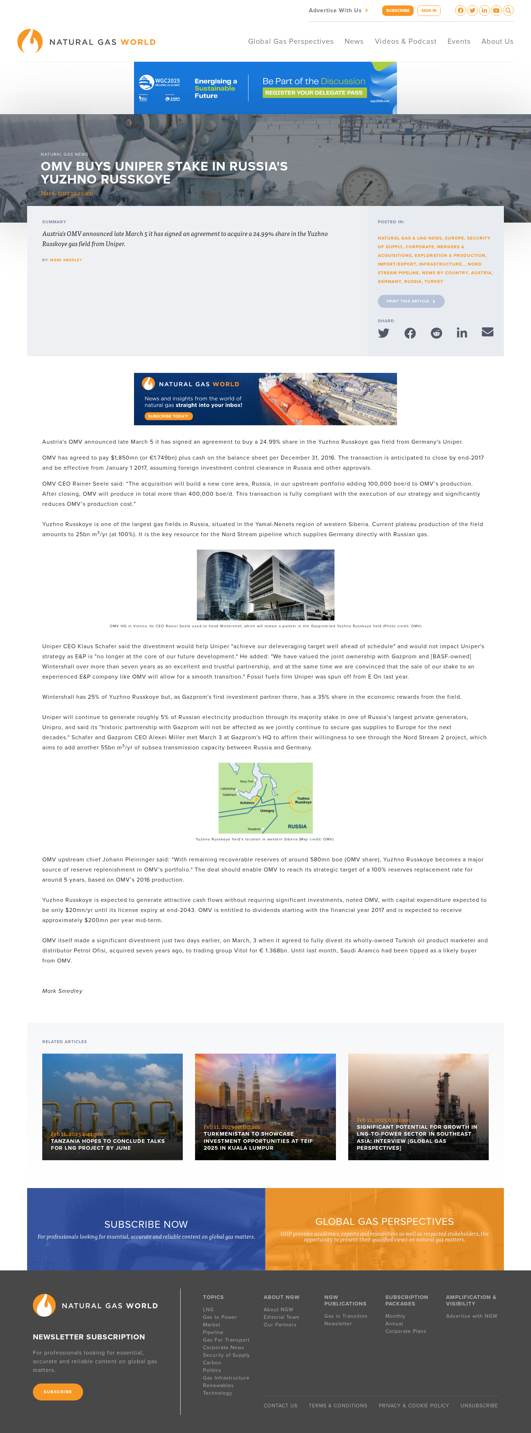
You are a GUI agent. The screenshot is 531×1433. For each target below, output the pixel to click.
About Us (498, 41)
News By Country (445, 272)
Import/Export (397, 264)
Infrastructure (440, 264)
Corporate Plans (406, 1331)
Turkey (434, 281)
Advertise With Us (339, 10)
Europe (454, 238)
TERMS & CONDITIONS (338, 1406)
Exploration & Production (450, 255)
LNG (208, 1310)
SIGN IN (429, 10)
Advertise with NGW (471, 1316)
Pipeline (214, 1332)
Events (459, 41)
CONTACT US (281, 1406)
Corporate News (224, 1347)
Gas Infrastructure (226, 1378)
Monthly (395, 1316)
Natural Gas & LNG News (410, 238)
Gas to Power (220, 1317)
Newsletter (338, 1324)
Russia (413, 281)
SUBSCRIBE (398, 10)
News (354, 41)
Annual (394, 1324)
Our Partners (280, 1325)
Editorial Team (281, 1317)
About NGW (278, 1310)
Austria (481, 272)
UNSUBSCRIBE (479, 1406)
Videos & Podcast (406, 41)
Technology (217, 1393)
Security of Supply (226, 1355)
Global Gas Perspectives (291, 41)
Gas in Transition (346, 1316)
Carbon (212, 1363)
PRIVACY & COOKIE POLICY (414, 1406)
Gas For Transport (226, 1340)
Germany (389, 281)
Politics (212, 1370)
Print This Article (408, 301)
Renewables (218, 1385)
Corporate (420, 246)
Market (211, 1325)
